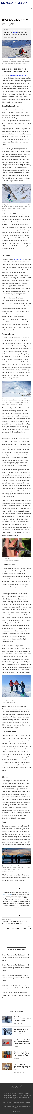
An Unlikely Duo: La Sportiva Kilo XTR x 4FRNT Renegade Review (22, 1018)
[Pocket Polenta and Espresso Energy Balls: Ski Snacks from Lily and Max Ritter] (7, 1066)
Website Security (23, 1097)
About (15, 1095)
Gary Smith (10, 23)
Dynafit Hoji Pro (19, 259)
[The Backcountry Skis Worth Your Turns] (7, 1031)
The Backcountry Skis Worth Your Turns (21, 1030)
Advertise (27, 1095)
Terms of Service (23, 1093)
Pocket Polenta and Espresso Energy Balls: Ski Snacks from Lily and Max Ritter (16, 995)
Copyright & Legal (10, 1097)
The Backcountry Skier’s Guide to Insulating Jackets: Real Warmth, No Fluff (16, 957)
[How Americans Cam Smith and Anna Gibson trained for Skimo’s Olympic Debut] (7, 1042)
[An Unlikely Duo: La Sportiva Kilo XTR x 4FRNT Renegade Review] (7, 1019)
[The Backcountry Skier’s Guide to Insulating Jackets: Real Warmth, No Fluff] (7, 1054)
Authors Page (7, 1095)
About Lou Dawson (10, 1093)
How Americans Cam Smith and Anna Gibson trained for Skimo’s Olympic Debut (22, 1041)
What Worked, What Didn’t (18, 75)
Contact (20, 1095)
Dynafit (15, 32)
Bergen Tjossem (7, 955)
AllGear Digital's (19, 1102)
